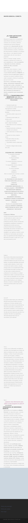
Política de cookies (5, 509)
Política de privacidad (6, 506)
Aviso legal (3, 511)
